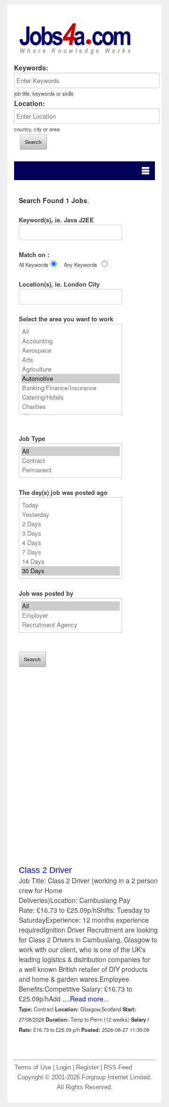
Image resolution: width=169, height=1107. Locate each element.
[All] (70, 331)
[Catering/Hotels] (70, 397)
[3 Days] (70, 533)
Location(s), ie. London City (59, 284)
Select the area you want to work (66, 318)
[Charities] (70, 406)
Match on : (34, 254)
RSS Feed (118, 1067)
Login (63, 1067)
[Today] (70, 505)
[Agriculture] (70, 369)
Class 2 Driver (45, 870)
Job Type (32, 438)
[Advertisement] (84, 780)
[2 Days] (70, 524)
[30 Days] (70, 571)
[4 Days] (70, 542)
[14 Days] (70, 561)
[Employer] (70, 615)
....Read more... (85, 998)
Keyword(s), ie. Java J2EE (56, 219)
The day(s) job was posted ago (63, 492)
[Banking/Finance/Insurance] (70, 388)
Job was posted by (46, 593)
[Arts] (70, 359)
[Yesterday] (70, 514)
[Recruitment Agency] (70, 624)
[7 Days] (70, 552)
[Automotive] (70, 378)
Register (87, 1067)
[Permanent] (70, 470)
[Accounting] (70, 341)
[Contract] (70, 460)
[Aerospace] (70, 350)
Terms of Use (33, 1067)
